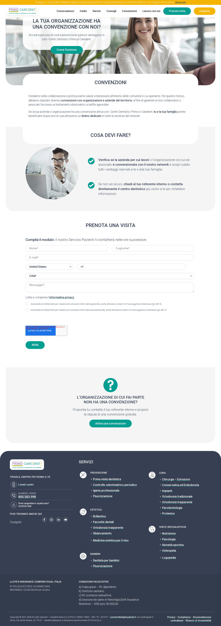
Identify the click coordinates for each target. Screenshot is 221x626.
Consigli (111, 11)
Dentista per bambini (106, 560)
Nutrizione (169, 533)
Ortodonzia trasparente (108, 527)
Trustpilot (16, 522)
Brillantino (99, 516)
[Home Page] (22, 10)
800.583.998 (27, 497)
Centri (83, 11)
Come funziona (67, 49)
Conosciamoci (65, 11)
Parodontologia (172, 507)
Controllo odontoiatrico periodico (115, 484)
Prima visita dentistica (107, 479)
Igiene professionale (106, 490)
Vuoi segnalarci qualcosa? (33, 503)
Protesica (168, 513)
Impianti (167, 490)
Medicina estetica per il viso (111, 540)
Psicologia (169, 539)
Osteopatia (169, 550)
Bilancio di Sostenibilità (198, 620)
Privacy (171, 617)
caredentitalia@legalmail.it (123, 617)
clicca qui (180, 2)
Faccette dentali (103, 522)
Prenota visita (177, 11)
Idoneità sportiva (173, 545)
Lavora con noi (151, 11)
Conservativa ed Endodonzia (180, 485)
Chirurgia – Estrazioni (176, 479)
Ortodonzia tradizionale (177, 496)
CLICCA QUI (24, 506)
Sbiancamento (102, 533)
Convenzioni (129, 11)
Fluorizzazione (102, 496)
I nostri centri (26, 484)
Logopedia (169, 557)
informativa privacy (61, 297)
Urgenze (204, 11)
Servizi (97, 11)
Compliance (184, 617)
